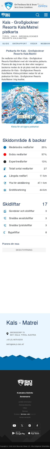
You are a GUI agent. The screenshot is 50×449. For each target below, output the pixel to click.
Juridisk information (25, 402)
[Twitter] (22, 426)
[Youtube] (14, 426)
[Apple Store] (33, 432)
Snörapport (19, 43)
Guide (5, 43)
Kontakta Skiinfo (25, 392)
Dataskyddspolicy (25, 405)
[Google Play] (18, 432)
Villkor (25, 408)
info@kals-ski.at (15, 344)
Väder (33, 43)
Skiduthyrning (24, 249)
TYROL (5, 36)
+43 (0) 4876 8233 (14, 339)
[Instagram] (30, 426)
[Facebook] (37, 426)
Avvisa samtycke (25, 417)
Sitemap (25, 411)
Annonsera (25, 396)
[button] (37, 15)
